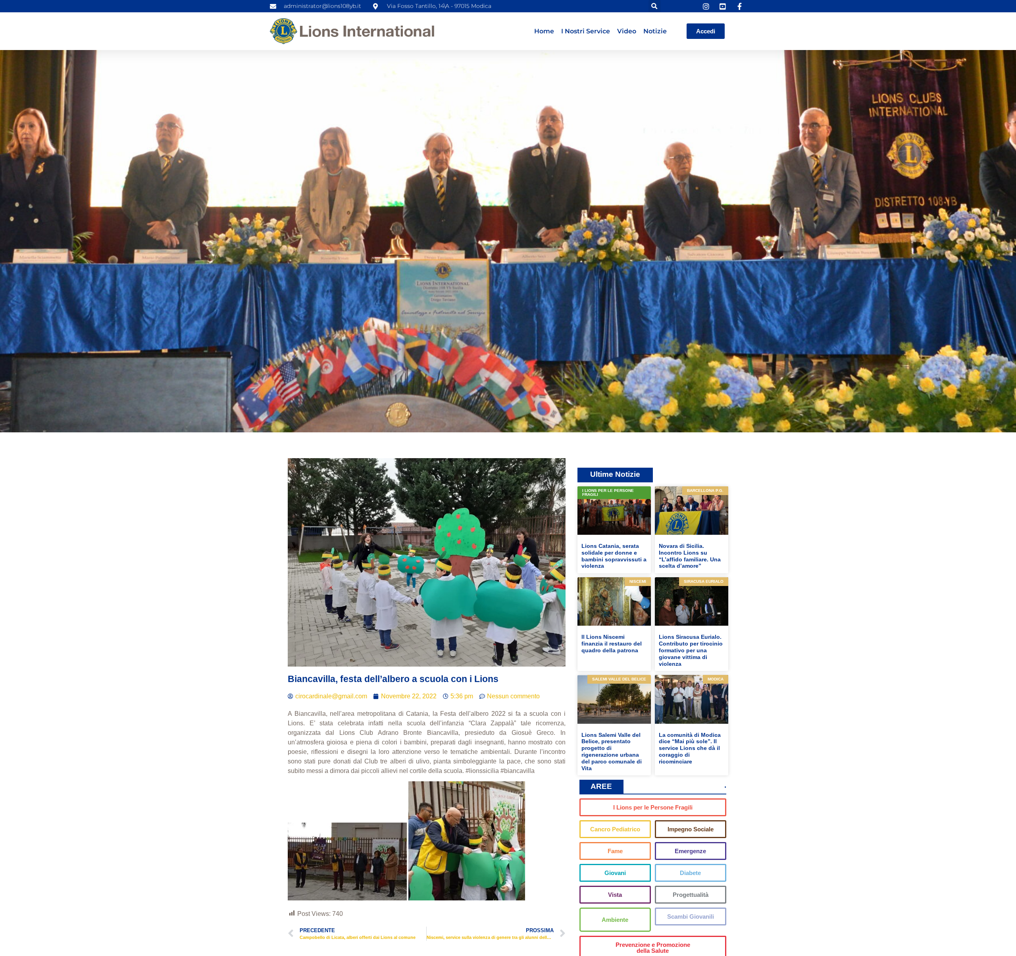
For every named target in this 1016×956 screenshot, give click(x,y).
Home (544, 31)
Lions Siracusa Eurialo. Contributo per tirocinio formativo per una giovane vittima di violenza (691, 650)
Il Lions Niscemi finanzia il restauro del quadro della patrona (611, 643)
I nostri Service (585, 31)
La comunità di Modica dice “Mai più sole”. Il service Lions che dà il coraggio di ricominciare (690, 748)
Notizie (655, 31)
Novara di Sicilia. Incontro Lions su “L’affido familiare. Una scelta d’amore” (690, 556)
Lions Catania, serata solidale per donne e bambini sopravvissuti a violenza (614, 556)
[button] (654, 6)
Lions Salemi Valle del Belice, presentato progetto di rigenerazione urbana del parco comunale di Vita (611, 751)
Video (626, 31)
